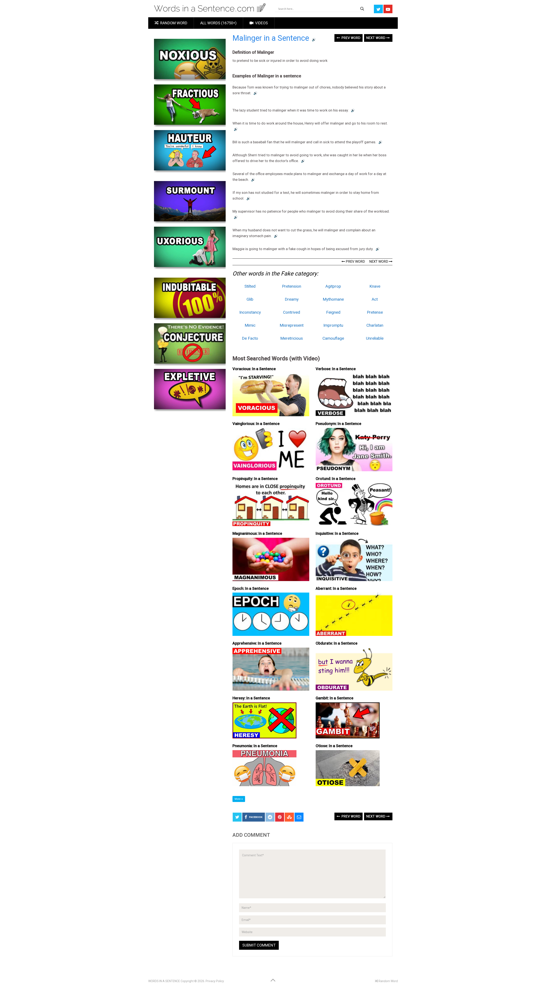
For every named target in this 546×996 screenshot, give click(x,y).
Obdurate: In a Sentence (336, 643)
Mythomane (333, 299)
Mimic (250, 325)
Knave (374, 286)
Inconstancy (250, 312)
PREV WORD (355, 262)
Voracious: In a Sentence (254, 369)
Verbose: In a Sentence (336, 369)
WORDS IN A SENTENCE (164, 981)
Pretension (291, 286)
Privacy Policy (215, 981)
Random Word (173, 23)
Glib (250, 299)
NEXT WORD (379, 262)
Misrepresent (291, 325)
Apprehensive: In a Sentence (257, 643)
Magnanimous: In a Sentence (257, 533)
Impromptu (333, 325)
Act (375, 299)
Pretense (375, 312)
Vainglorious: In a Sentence (256, 423)
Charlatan (374, 325)
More (238, 798)
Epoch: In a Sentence (250, 588)
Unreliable (374, 338)
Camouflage (333, 338)
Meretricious (291, 338)
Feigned (333, 312)
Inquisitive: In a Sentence (337, 533)
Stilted (250, 286)
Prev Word (350, 38)
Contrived (291, 312)
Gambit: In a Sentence (334, 698)
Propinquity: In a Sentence (255, 478)
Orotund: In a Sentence (336, 478)
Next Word (376, 38)
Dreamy (292, 299)
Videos (261, 23)
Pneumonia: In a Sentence (254, 746)
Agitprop (333, 286)
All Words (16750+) (218, 23)
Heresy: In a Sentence (251, 698)
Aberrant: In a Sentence (336, 588)
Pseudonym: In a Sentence (338, 423)
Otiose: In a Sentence (334, 746)
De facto (250, 338)
